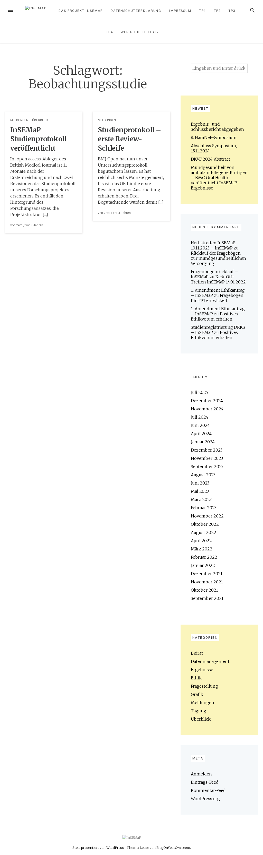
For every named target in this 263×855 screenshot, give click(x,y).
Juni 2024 (200, 425)
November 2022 (207, 516)
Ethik (196, 677)
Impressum (180, 11)
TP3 (232, 11)
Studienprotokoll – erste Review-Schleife (129, 139)
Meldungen (19, 120)
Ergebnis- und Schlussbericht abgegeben (217, 127)
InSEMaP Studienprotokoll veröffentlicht (38, 139)
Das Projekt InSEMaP (81, 11)
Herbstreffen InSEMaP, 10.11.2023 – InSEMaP (213, 245)
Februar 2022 (204, 557)
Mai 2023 (200, 491)
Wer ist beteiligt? (140, 32)
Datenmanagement (210, 661)
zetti (19, 225)
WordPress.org (205, 798)
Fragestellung (204, 686)
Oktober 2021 (204, 590)
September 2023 (207, 466)
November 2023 (207, 458)
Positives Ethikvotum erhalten (214, 316)
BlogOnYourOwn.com (173, 847)
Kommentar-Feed (208, 790)
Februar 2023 (204, 507)
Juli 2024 (199, 417)
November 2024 (207, 408)
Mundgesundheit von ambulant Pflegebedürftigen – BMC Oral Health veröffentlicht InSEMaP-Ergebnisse (219, 178)
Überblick (40, 120)
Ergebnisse (202, 669)
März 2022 (201, 548)
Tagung (198, 710)
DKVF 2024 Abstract (210, 159)
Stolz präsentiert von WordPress (98, 847)
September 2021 (207, 598)
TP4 (109, 32)
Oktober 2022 (205, 524)
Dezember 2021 (206, 573)
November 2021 (207, 581)
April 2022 (201, 540)
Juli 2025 (199, 392)
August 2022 (203, 532)
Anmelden (201, 773)
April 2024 (201, 433)
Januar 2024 (203, 441)
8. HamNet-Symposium (214, 137)
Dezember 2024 (207, 400)
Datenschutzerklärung (136, 11)
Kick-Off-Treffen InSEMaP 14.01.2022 (218, 279)
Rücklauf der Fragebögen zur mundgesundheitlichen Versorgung (218, 258)
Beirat (197, 653)
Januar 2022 (203, 565)
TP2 (217, 11)
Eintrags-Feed (205, 782)
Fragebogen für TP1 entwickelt (217, 298)
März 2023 (201, 499)
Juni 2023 (200, 483)
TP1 (202, 11)
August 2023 (203, 474)
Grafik (197, 694)
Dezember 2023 (206, 450)
